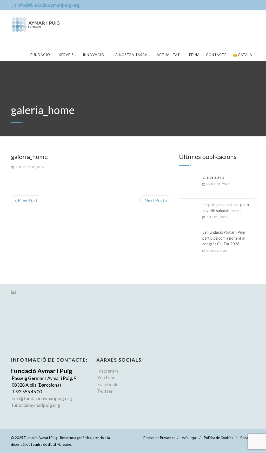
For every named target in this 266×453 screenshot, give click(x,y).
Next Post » (155, 200)
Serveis (66, 55)
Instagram (107, 371)
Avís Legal (189, 438)
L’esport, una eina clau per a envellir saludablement (225, 207)
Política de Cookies (218, 438)
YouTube (106, 377)
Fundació (40, 55)
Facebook (107, 384)
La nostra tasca (131, 55)
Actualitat (168, 55)
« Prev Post (26, 200)
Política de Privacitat (159, 438)
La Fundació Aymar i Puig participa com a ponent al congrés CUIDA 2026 (223, 238)
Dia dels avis (213, 177)
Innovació (93, 55)
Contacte (216, 55)
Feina (194, 55)
